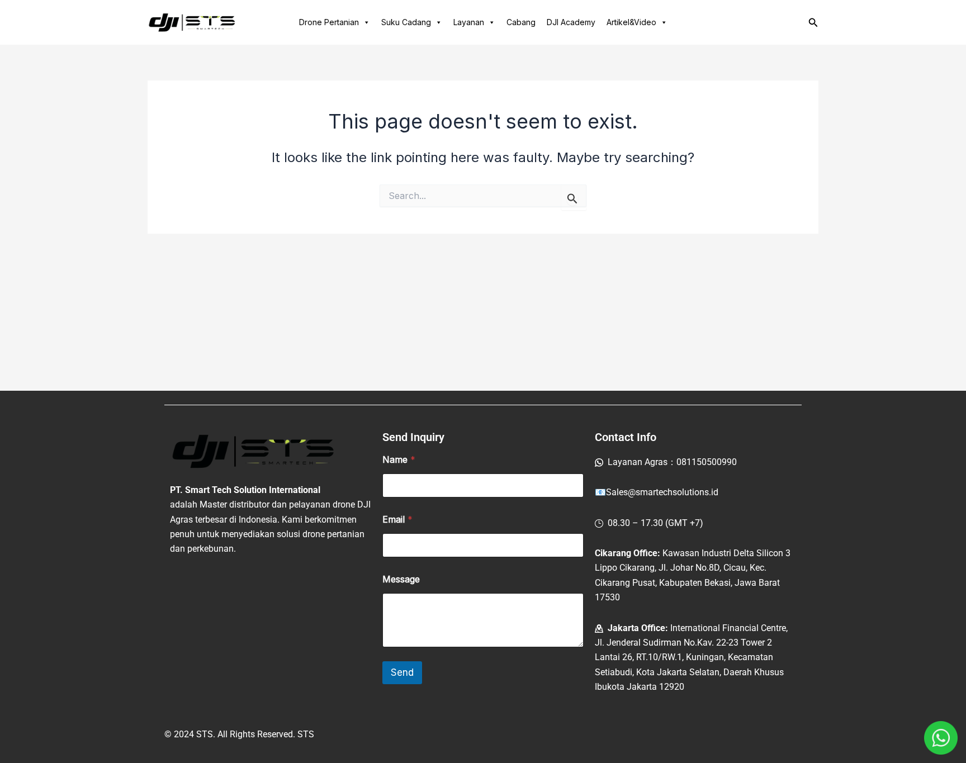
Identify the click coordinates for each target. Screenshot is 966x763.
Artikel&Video (631, 22)
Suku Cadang (406, 22)
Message (401, 579)
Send (402, 672)
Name (398, 459)
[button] (813, 23)
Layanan (468, 22)
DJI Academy (571, 22)
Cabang (521, 22)
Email (397, 519)
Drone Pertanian (329, 22)
